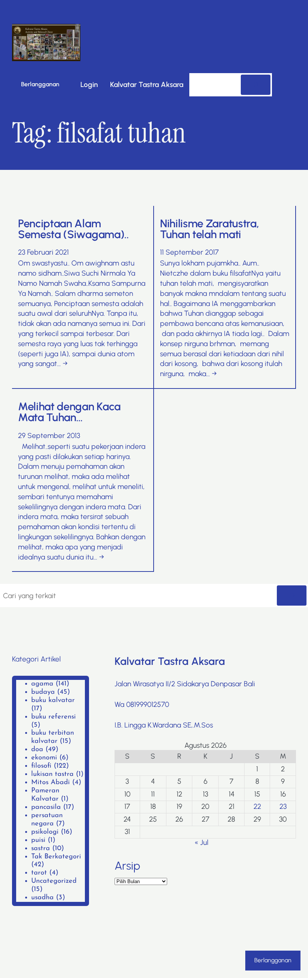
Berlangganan (40, 84)
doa (37, 749)
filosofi (41, 766)
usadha (42, 897)
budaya (43, 692)
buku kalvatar (53, 700)
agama (42, 683)
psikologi (45, 832)
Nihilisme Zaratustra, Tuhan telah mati (209, 229)
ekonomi (44, 757)
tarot (39, 872)
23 (283, 806)
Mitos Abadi (50, 782)
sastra (40, 848)
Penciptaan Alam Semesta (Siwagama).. (73, 229)
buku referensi (53, 716)
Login (89, 84)
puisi (38, 840)
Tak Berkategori (56, 856)
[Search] (255, 85)
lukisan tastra (52, 774)
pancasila (46, 807)
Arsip (127, 866)
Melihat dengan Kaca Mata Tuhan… (69, 412)
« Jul (201, 842)
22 (257, 806)
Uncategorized (54, 881)
